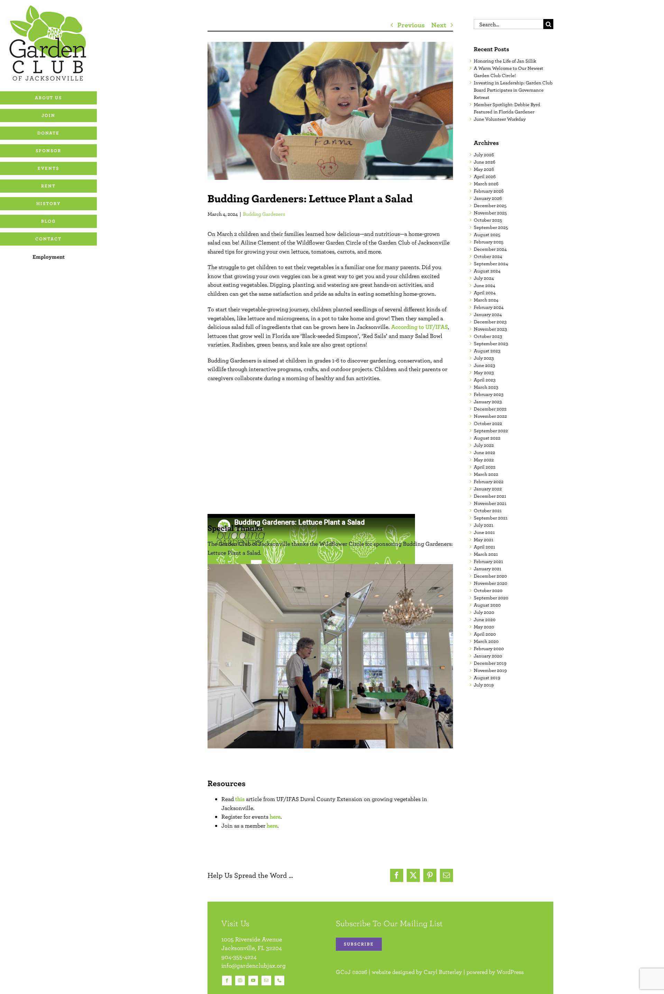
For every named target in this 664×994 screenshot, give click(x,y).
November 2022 (490, 416)
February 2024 (489, 307)
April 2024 (485, 292)
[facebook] (227, 980)
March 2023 (486, 387)
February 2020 (489, 648)
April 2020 (485, 634)
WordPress (510, 972)
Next (438, 24)
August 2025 (487, 234)
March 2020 (486, 641)
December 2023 (490, 322)
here (275, 816)
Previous (411, 24)
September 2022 (491, 430)
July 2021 (484, 525)
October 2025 (488, 220)
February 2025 (489, 242)
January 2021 (487, 568)
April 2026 (485, 176)
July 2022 (484, 445)
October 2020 (488, 590)
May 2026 (484, 169)
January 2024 (488, 314)
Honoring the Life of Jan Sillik (505, 61)
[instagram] (240, 980)
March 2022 (486, 474)
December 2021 (490, 496)
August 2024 (487, 271)
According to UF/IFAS (419, 327)
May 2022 (484, 460)
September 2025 (491, 227)
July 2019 (484, 685)
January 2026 (488, 198)
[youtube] (253, 980)
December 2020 (490, 576)
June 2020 (485, 619)
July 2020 (484, 612)
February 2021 (488, 561)
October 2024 (488, 256)
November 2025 (490, 213)
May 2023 (484, 372)
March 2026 (486, 184)
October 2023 (488, 336)
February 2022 (489, 481)
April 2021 (484, 547)
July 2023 (484, 358)
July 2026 (484, 154)
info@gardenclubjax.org (253, 965)
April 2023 (485, 380)
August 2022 (487, 438)
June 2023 (484, 365)
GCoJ (343, 972)
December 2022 (490, 409)
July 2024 (484, 278)
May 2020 (484, 627)
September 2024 (491, 263)
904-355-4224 (239, 957)
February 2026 (489, 191)
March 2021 (486, 554)
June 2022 (484, 452)
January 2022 (488, 489)
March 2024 (486, 300)
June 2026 (484, 162)
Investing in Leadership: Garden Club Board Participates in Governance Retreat (513, 90)
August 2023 (487, 351)
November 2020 (490, 583)
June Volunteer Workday (500, 119)
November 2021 (490, 503)
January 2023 (488, 401)
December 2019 (490, 663)
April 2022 (485, 467)
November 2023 (490, 329)
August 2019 (487, 677)
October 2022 (488, 423)
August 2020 (487, 605)
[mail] (266, 980)
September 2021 (491, 518)
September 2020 (491, 598)
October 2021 (488, 510)
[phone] (279, 980)
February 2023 (489, 394)
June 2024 (484, 285)
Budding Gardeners (264, 214)
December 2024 (490, 249)
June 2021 (484, 532)
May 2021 (484, 539)
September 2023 (491, 343)
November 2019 (490, 670)
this (240, 799)
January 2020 (488, 656)
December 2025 (490, 205)
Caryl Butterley (443, 972)
